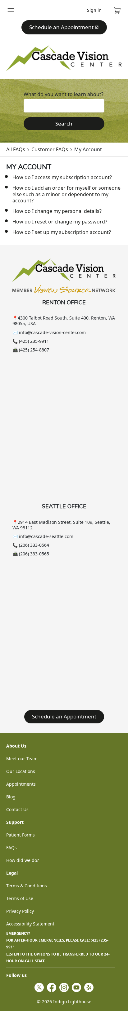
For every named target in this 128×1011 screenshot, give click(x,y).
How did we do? (22, 860)
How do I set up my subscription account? (61, 232)
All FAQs (15, 149)
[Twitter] (39, 987)
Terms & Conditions (26, 886)
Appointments (21, 784)
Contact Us (17, 809)
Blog (11, 797)
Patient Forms (20, 835)
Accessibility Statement (30, 924)
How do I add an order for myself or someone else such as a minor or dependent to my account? (66, 194)
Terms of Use (19, 898)
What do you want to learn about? (63, 94)
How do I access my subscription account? (62, 177)
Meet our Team (22, 759)
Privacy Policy (20, 911)
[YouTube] (76, 987)
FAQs (11, 847)
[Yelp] (89, 987)
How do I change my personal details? (57, 211)
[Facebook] (51, 987)
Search (63, 123)
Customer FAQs (49, 149)
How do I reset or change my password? (59, 221)
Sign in (94, 10)
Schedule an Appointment (61, 27)
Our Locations (20, 771)
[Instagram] (64, 987)
